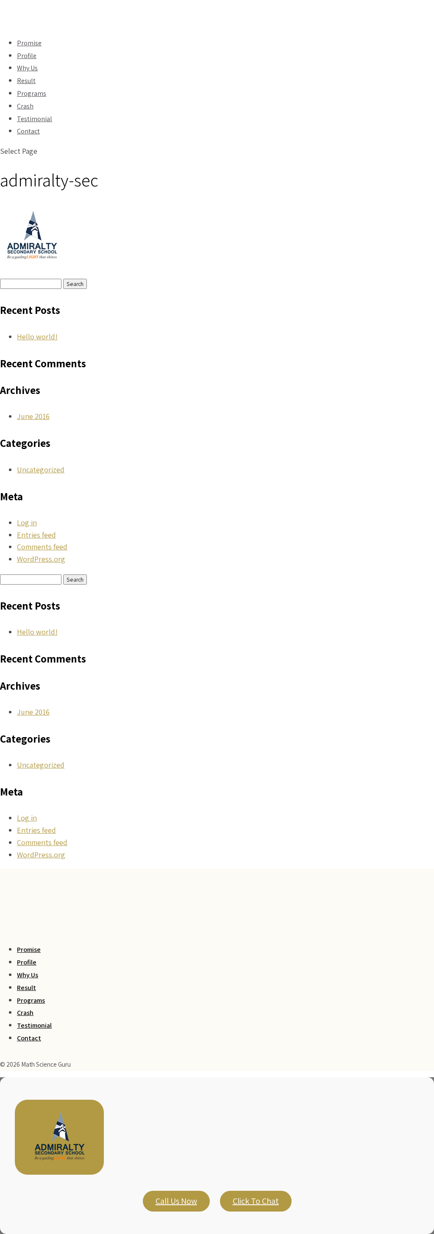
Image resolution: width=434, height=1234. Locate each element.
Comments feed (42, 547)
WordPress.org (41, 559)
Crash (25, 1012)
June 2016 (33, 416)
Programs (31, 1000)
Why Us (27, 975)
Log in (27, 522)
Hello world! (37, 336)
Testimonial (34, 1025)
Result (26, 987)
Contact (28, 131)
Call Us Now (176, 1200)
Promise (29, 949)
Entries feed (36, 535)
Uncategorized (40, 469)
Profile (26, 962)
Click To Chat (256, 1200)
